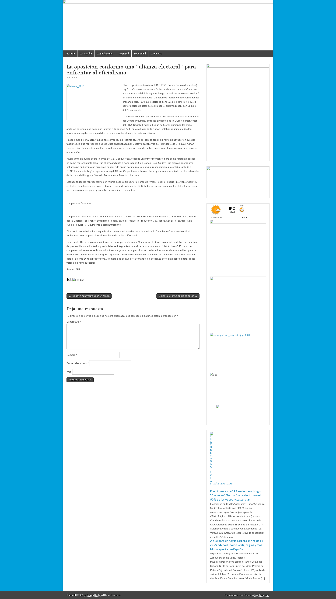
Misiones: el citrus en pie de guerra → (178, 296)
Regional (124, 53)
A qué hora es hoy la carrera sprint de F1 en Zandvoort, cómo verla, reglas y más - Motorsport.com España (237, 545)
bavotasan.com (261, 595)
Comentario (73, 321)
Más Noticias (223, 483)
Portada (70, 53)
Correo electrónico (77, 363)
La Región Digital (92, 595)
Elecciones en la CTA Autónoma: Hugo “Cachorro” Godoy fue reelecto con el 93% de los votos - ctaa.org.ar (235, 495)
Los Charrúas (105, 53)
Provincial (140, 53)
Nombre (71, 354)
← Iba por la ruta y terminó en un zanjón (89, 296)
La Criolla (86, 53)
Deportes (156, 53)
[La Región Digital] (168, 25)
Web (69, 371)
